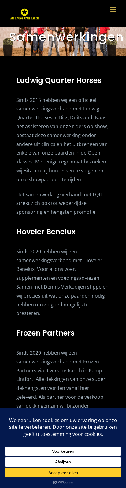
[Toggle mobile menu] (113, 9)
